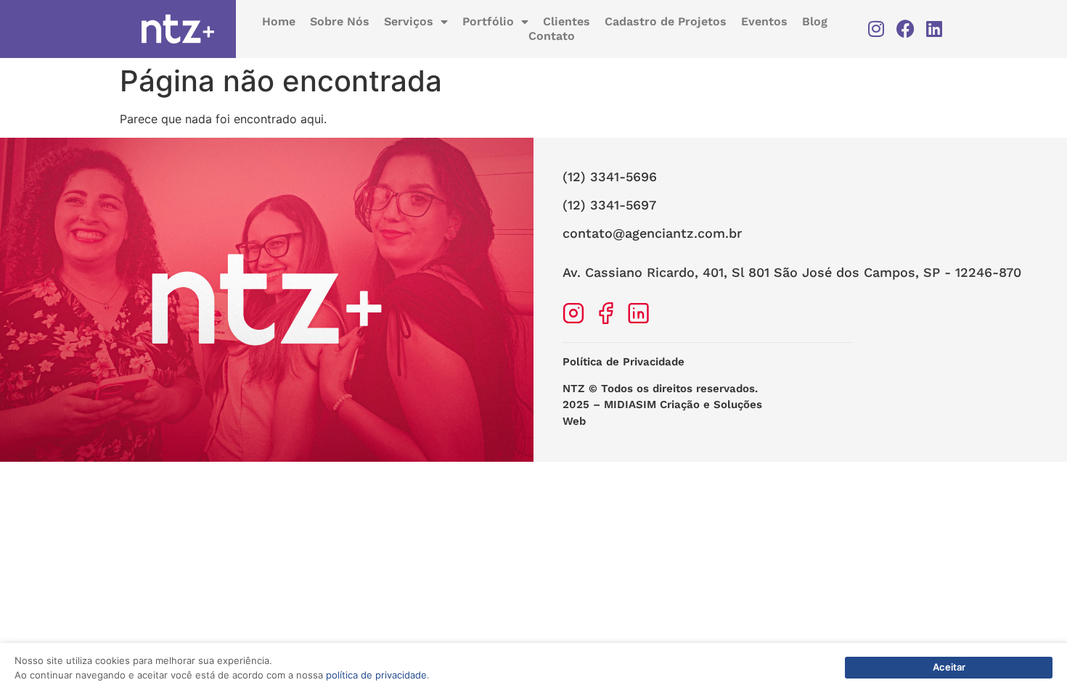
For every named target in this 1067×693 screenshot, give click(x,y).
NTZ (574, 388)
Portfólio (488, 21)
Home (278, 21)
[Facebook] (905, 29)
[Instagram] (876, 29)
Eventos (764, 21)
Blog (814, 21)
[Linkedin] (934, 29)
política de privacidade (376, 675)
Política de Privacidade (623, 361)
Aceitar (949, 667)
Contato (551, 36)
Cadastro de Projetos (666, 21)
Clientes (566, 21)
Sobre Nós (339, 21)
